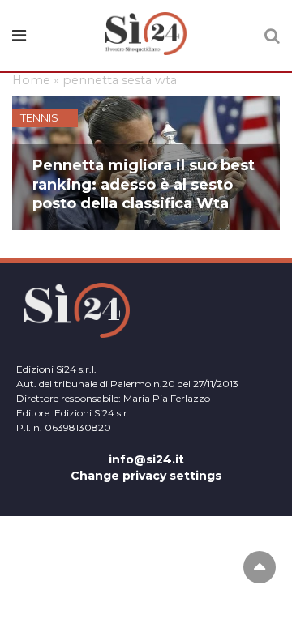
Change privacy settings (146, 475)
